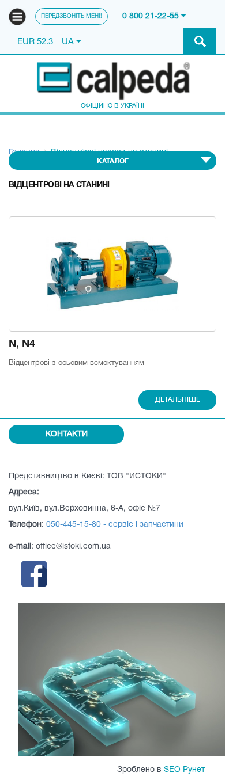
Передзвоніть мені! (71, 16)
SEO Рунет (184, 770)
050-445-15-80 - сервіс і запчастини (114, 524)
